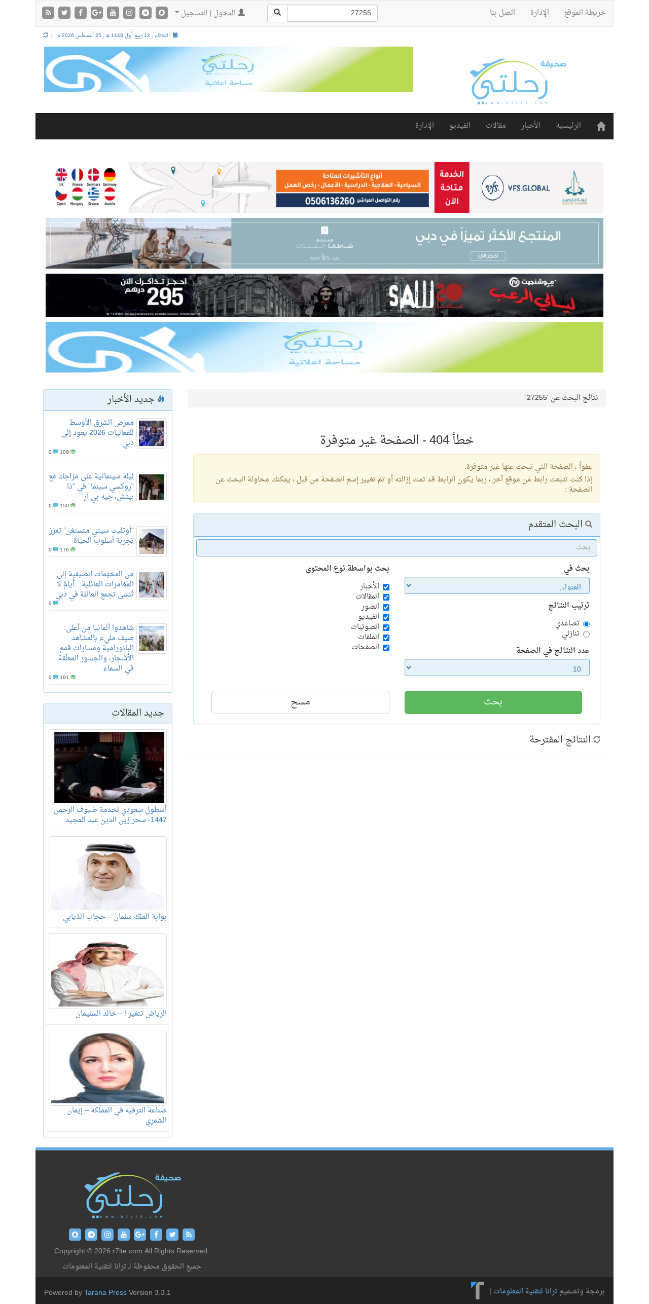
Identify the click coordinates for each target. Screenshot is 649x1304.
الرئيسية (568, 126)
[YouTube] (114, 14)
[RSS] (49, 14)
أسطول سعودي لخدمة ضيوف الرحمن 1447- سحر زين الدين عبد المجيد (110, 815)
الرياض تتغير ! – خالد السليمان (121, 1014)
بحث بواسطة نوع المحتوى (347, 569)
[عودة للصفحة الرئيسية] (517, 81)
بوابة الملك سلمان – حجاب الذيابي (115, 917)
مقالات (496, 126)
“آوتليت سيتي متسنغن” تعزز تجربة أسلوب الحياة (91, 536)
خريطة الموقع (584, 13)
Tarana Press (105, 1293)
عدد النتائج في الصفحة (553, 651)
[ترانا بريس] (477, 1292)
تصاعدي (567, 624)
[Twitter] (65, 14)
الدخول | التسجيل (208, 13)
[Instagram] (130, 14)
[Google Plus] (98, 14)
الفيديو (460, 126)
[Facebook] (82, 14)
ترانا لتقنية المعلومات (525, 1292)
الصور (370, 607)
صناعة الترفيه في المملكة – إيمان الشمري (117, 1116)
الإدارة (539, 13)
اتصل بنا (502, 13)
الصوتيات (364, 627)
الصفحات (365, 648)
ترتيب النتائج (569, 606)
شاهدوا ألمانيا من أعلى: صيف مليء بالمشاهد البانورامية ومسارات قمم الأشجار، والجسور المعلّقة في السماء (96, 648)
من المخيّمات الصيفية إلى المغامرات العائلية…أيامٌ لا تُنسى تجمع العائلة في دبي (94, 585)
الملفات (368, 637)
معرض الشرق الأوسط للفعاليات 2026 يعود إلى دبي (97, 433)
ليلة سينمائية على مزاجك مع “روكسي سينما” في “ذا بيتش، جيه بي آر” (91, 487)
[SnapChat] (162, 14)
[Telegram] (146, 14)
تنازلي (571, 634)
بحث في (577, 569)
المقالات (367, 597)
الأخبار (530, 126)
